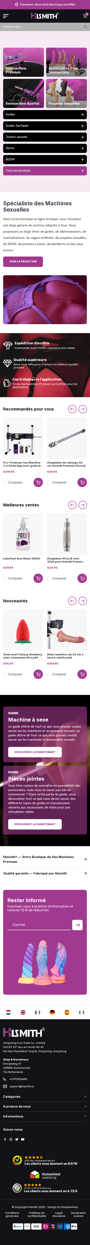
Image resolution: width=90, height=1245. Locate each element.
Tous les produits (18, 170)
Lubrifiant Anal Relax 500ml (21, 558)
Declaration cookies (78, 1214)
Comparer (15, 482)
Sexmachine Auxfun (22, 103)
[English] (23, 1012)
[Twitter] (17, 1139)
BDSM (10, 159)
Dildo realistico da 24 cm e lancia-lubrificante (65, 656)
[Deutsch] (52, 1012)
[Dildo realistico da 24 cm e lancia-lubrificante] (67, 630)
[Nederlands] (8, 1012)
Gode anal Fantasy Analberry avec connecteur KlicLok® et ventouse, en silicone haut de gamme (23, 656)
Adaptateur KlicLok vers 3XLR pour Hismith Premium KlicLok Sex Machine (66, 560)
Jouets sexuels (16, 137)
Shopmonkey (69, 1207)
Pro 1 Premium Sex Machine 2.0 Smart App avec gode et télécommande (21, 464)
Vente (10, 148)
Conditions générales (12, 1214)
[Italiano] (81, 1012)
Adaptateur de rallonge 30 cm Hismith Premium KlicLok (66, 464)
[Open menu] (6, 16)
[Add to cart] (38, 482)
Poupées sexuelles (64, 103)
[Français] (38, 1012)
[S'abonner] (77, 925)
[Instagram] (11, 1139)
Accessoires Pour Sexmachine (63, 70)
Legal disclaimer (59, 1214)
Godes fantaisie (17, 126)
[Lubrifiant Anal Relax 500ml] (23, 534)
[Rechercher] (85, 27)
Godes (10, 114)
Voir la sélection (23, 261)
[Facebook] (5, 1139)
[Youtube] (22, 1139)
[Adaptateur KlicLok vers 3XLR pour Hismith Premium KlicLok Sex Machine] (67, 534)
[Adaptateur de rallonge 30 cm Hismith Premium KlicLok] (67, 438)
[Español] (67, 1012)
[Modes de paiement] (18, 1226)
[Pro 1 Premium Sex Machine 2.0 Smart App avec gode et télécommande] (23, 438)
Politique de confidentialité (36, 1214)
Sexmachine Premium (16, 70)
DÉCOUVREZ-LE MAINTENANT (34, 752)
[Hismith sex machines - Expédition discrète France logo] (45, 17)
